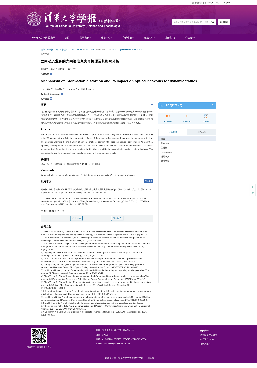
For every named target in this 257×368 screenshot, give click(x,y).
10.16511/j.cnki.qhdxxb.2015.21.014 (127, 50)
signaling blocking (126, 175)
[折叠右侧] (253, 193)
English (227, 2)
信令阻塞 (96, 164)
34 (210, 343)
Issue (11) (90, 50)
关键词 (164, 147)
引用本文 (165, 156)
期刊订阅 (170, 37)
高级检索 (224, 22)
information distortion (69, 175)
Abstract (165, 143)
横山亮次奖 (197, 2)
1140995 (213, 335)
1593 (211, 339)
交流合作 (190, 37)
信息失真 (58, 164)
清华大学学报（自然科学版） (54, 50)
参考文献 (165, 161)
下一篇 (116, 218)
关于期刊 (84, 37)
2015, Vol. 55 (76, 50)
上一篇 (77, 218)
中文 (218, 2)
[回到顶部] (253, 187)
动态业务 (45, 164)
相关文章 (202, 132)
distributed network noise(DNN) (98, 175)
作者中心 (106, 37)
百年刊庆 (209, 2)
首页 (67, 37)
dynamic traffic (47, 175)
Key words (166, 152)
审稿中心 (127, 37)
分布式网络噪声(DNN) (77, 164)
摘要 (163, 138)
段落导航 (173, 132)
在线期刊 (148, 37)
